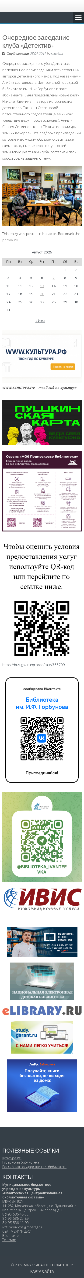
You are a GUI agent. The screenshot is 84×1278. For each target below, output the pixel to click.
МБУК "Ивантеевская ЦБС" (48, 1265)
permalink (10, 240)
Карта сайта (42, 1271)
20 (42, 293)
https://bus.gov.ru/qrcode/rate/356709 (33, 664)
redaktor (57, 53)
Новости (49, 233)
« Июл (40, 320)
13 (42, 285)
